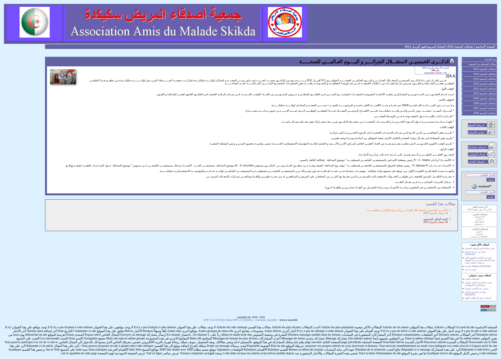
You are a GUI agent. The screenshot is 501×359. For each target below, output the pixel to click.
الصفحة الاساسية (485, 46)
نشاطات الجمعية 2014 (484, 74)
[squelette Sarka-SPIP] (488, 306)
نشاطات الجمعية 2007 (484, 108)
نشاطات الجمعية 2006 (484, 113)
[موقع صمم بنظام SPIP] (488, 310)
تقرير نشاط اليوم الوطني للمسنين (480, 248)
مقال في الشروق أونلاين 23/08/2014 (475, 293)
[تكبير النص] (454, 76)
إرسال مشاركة (476, 147)
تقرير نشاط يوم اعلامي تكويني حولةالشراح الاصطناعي (478, 283)
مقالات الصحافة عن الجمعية (482, 64)
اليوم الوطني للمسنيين (435, 218)
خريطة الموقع (476, 125)
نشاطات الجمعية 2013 (484, 79)
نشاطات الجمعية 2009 (484, 98)
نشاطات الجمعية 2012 (460, 46)
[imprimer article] (452, 61)
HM (433, 70)
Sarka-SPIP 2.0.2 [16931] (238, 320)
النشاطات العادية (472, 279)
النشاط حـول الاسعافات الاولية (478, 298)
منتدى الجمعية (476, 132)
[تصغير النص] (451, 76)
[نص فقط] (447, 76)
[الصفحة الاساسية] (250, 24)
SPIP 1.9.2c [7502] (213, 320)
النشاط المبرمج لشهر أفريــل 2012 (425, 46)
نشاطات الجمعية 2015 (484, 69)
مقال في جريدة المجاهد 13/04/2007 (475, 253)
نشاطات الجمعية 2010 (484, 93)
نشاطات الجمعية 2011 (484, 88)
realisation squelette (266, 320)
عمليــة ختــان (471, 269)
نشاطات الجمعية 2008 (484, 103)
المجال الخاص (476, 161)
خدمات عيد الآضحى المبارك (477, 288)
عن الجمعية (490, 59)
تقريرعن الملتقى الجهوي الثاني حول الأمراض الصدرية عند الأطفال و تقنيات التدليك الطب (480, 260)
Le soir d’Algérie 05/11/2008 (478, 266)
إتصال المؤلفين (476, 154)
